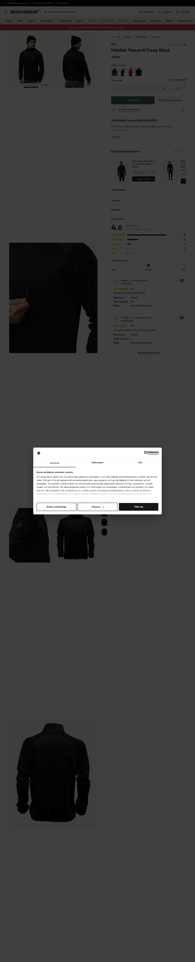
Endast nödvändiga (56, 507)
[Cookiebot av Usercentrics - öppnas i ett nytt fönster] (146, 453)
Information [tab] (97, 462)
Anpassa (96, 507)
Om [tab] (140, 462)
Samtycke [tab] (55, 463)
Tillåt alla (138, 507)
